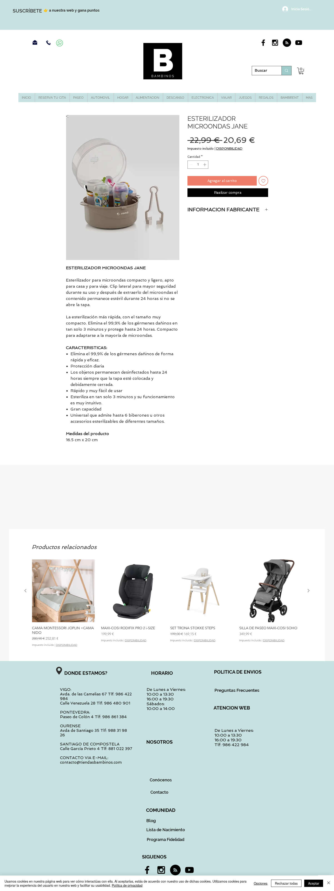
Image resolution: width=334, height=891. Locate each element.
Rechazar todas (286, 883)
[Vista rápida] (63, 590)
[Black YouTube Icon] (298, 42)
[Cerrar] (328, 883)
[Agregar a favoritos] (263, 181)
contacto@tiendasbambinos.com (91, 762)
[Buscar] (286, 70)
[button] (301, 71)
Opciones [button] (260, 883)
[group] (167, 603)
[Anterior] (25, 590)
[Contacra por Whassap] (59, 43)
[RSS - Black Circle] (287, 42)
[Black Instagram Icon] (275, 42)
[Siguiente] (308, 590)
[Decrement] (191, 165)
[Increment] (205, 165)
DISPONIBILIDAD (229, 148)
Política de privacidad (127, 885)
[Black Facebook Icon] (263, 42)
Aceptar (313, 883)
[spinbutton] (198, 165)
